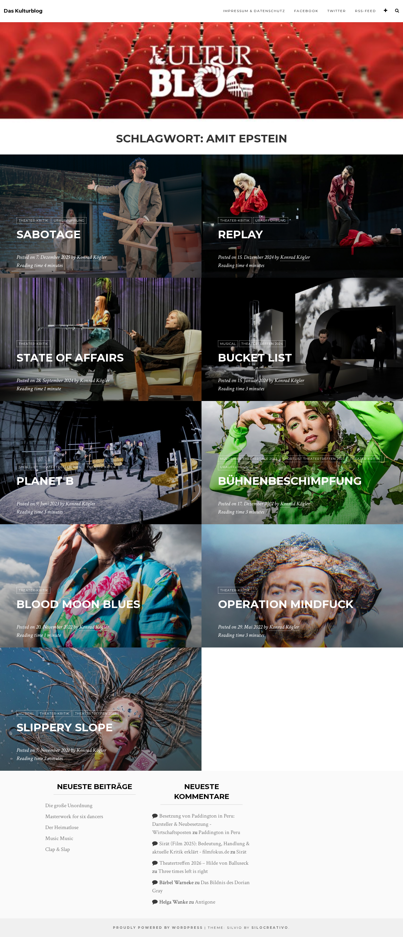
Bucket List (255, 357)
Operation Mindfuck (285, 604)
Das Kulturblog (23, 11)
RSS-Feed (365, 11)
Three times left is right (183, 871)
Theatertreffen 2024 (262, 344)
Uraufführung (69, 220)
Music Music (59, 838)
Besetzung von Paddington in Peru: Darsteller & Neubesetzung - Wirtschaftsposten (193, 824)
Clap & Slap (57, 849)
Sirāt (241, 851)
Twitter (336, 11)
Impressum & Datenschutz (254, 11)
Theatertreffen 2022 (95, 713)
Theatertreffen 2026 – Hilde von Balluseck (204, 863)
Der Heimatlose (61, 827)
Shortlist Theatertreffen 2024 (50, 467)
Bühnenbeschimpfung (290, 481)
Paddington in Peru (219, 832)
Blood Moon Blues (78, 604)
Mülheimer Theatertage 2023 (248, 459)
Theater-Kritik (33, 220)
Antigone (205, 902)
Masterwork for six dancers (74, 816)
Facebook (306, 11)
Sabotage (48, 234)
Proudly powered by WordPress (158, 927)
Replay (240, 234)
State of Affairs (70, 357)
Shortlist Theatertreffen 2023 (314, 459)
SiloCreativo (269, 927)
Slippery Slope (64, 727)
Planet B (45, 481)
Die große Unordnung (68, 805)
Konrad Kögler (91, 257)
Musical (228, 344)
